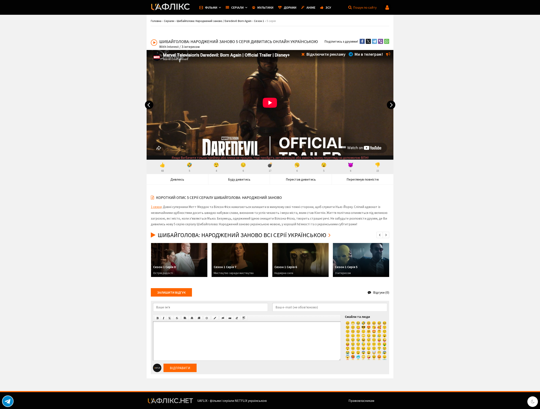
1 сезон (156, 207)
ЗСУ (328, 7)
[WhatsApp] (386, 41)
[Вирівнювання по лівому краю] (185, 318)
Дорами (290, 7)
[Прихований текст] (223, 318)
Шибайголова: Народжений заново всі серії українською (242, 235)
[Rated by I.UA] (384, 400)
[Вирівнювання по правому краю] (198, 318)
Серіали (237, 7)
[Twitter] (368, 41)
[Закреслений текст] (177, 318)
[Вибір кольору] (215, 318)
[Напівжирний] (157, 318)
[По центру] (192, 318)
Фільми (211, 7)
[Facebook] (362, 41)
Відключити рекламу (325, 54)
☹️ (353, 348)
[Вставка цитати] (230, 318)
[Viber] (380, 41)
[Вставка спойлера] (243, 318)
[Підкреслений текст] (170, 318)
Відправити (180, 368)
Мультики (265, 7)
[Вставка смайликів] (207, 318)
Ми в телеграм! (368, 54)
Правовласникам (361, 400)
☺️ (358, 331)
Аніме (310, 7)
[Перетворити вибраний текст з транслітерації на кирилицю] (236, 318)
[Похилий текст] (164, 318)
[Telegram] (374, 41)
